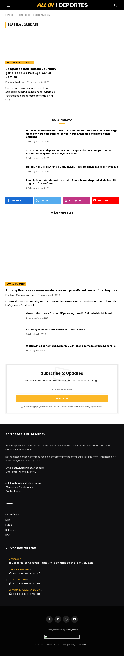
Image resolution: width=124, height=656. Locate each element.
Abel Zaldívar (17, 81)
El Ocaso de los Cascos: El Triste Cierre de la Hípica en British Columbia (51, 562)
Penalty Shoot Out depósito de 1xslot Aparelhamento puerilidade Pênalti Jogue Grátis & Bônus (71, 182)
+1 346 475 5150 (27, 471)
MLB (7, 519)
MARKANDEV (82, 644)
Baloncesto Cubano (19, 62)
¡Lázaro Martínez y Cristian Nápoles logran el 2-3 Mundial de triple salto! (70, 313)
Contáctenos (13, 491)
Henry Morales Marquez (22, 295)
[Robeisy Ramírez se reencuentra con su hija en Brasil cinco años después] (62, 254)
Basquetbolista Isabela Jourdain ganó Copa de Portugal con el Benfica (30, 73)
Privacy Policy (83, 406)
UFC (7, 535)
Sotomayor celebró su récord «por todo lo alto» (55, 329)
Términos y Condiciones (19, 487)
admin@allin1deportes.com (28, 467)
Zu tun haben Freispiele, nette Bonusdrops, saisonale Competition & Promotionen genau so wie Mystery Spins (68, 152)
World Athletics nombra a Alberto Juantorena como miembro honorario (71, 346)
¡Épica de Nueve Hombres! (24, 573)
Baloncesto (11, 530)
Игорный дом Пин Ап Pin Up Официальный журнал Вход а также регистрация (72, 166)
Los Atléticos (12, 514)
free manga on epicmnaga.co (24, 590)
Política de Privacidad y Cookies (23, 483)
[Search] (115, 5)
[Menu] (9, 5)
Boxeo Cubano (16, 283)
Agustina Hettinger (19, 569)
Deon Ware (14, 559)
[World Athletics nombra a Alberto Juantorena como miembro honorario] (14, 350)
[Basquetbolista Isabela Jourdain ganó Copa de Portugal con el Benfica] (32, 49)
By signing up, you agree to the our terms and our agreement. (63, 406)
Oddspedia (72, 629)
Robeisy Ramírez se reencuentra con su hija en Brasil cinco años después (61, 290)
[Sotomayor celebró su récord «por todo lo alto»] (14, 334)
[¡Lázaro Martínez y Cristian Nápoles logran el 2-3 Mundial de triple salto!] (14, 317)
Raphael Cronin (17, 579)
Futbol (8, 524)
